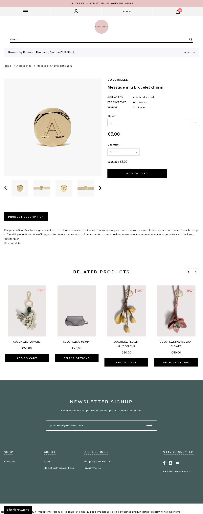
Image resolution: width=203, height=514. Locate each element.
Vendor (112, 107)
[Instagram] (170, 463)
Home (7, 65)
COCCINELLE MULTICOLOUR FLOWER (176, 344)
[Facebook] (164, 463)
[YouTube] (177, 463)
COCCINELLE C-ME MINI (76, 341)
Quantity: (113, 144)
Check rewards (18, 510)
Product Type (116, 102)
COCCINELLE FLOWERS (26, 341)
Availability (115, 97)
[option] (53, 127)
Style (111, 115)
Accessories (24, 65)
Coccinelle (117, 79)
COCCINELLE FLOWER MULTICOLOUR (126, 344)
